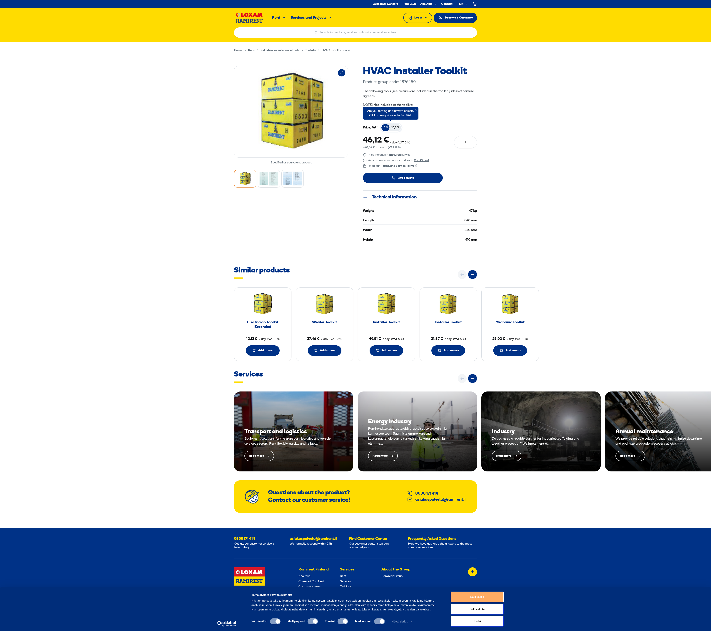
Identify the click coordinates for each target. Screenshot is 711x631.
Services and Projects (309, 18)
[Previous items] (462, 274)
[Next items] (472, 274)
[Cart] (475, 4)
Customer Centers (385, 4)
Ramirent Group (392, 576)
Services (347, 569)
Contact (447, 4)
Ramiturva (393, 154)
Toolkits (310, 50)
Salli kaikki (477, 596)
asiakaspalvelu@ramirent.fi (441, 500)
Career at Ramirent (311, 581)
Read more (293, 431)
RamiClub (409, 4)
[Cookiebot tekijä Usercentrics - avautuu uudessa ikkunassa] (227, 624)
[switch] (313, 621)
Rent (276, 18)
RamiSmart (421, 160)
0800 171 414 (426, 493)
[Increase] (473, 142)
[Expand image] (341, 72)
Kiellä (477, 621)
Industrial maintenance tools (280, 50)
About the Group (395, 569)
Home (238, 50)
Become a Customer (459, 17)
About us (426, 4)
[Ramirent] (249, 17)
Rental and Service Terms (397, 166)
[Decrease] (457, 142)
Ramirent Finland (313, 569)
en (461, 4)
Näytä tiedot (399, 621)
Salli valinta (477, 609)
